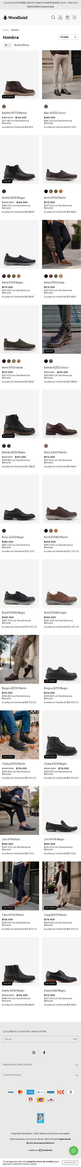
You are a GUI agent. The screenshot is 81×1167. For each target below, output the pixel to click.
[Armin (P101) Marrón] (51, 191)
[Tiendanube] (40, 1150)
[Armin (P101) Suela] (61, 191)
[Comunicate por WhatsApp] (73, 1150)
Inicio (5, 30)
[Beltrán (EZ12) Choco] (51, 361)
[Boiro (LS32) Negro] (4, 531)
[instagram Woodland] (34, 1052)
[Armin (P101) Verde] (56, 191)
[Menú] (74, 17)
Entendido (70, 1163)
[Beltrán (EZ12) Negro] (46, 361)
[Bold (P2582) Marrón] (51, 531)
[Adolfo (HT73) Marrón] (4, 106)
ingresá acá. (65, 1139)
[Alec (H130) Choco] (46, 106)
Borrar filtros (22, 45)
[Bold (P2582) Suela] (56, 531)
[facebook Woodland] (44, 1052)
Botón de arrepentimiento (40, 1143)
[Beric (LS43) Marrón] (46, 446)
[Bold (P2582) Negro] (46, 531)
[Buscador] (53, 17)
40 (6, 45)
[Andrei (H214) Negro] (4, 191)
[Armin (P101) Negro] (46, 191)
